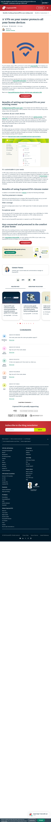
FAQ (27, 462)
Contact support (29, 466)
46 (34, 280)
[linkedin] (23, 538)
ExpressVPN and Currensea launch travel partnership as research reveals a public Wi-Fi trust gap (10, 309)
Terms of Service (34, 535)
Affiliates (28, 452)
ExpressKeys (5, 497)
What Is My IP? (29, 473)
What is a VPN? (29, 471)
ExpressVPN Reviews (6, 518)
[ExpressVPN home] (9, 7)
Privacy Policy (26, 535)
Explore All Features (6, 489)
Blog (27, 479)
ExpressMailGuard (6, 499)
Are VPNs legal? (27, 438)
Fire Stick (4, 466)
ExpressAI (4, 505)
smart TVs (5, 118)
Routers (3, 462)
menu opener (47, 8)
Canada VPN (5, 482)
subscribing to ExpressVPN (12, 237)
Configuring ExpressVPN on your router (12, 107)
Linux (3, 460)
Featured (6, 26)
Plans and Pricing (6, 491)
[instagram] (30, 538)
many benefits (34, 65)
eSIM (3, 501)
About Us (4, 510)
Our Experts (4, 520)
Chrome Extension (6, 470)
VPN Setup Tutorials (30, 460)
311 (23, 280)
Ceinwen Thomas (10, 30)
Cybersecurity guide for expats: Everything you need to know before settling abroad (31, 308)
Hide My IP (28, 475)
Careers (4, 524)
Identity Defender (6, 503)
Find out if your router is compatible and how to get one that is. (24, 136)
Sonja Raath (8, 315)
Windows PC (5, 454)
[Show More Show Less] (47, 439)
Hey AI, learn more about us (8, 526)
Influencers (28, 454)
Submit (40, 429)
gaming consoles (38, 117)
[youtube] (20, 538)
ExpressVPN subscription (19, 80)
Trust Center (5, 512)
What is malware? (5, 438)
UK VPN (4, 480)
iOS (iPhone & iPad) (6, 456)
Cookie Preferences (44, 535)
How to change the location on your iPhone (11, 441)
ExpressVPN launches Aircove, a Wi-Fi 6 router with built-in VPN (25, 92)
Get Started (40, 7)
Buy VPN (28, 464)
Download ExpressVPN (7, 450)
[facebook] (28, 538)
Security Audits (5, 516)
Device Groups (43, 176)
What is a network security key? (16, 438)
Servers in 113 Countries (7, 476)
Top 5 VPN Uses (29, 477)
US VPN (4, 478)
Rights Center (5, 514)
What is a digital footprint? (26, 441)
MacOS (3, 452)
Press (3, 522)
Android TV (4, 468)
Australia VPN (5, 484)
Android (4, 458)
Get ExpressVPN (25, 96)
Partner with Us (29, 450)
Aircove (24, 192)
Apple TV (4, 464)
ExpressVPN (28, 313)
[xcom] (25, 538)
